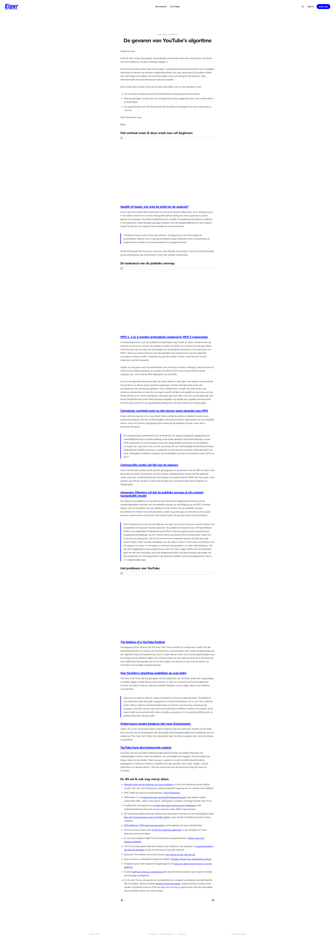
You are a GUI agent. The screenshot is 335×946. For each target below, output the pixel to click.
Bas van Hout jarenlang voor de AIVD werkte (147, 817)
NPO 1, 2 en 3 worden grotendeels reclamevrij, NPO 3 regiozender (164, 337)
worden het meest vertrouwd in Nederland (174, 805)
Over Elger (175, 6)
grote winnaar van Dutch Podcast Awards (164, 797)
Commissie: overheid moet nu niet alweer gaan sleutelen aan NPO (164, 411)
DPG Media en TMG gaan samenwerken (144, 825)
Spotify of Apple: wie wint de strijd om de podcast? (154, 206)
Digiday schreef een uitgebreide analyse (191, 859)
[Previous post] (122, 900)
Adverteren (182, 934)
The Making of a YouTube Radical (142, 642)
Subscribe (323, 6)
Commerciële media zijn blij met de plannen (149, 465)
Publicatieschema (167, 934)
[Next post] (213, 900)
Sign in (311, 6)
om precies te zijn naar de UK (180, 854)
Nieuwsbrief (160, 6)
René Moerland (172, 792)
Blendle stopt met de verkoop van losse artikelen (148, 784)
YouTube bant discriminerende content (145, 747)
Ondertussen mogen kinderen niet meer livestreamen (155, 723)
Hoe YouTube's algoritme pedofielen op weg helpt (153, 673)
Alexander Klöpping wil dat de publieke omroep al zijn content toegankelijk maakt (161, 494)
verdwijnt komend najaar (168, 883)
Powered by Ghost (239, 934)
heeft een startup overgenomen (148, 871)
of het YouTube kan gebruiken (167, 829)
